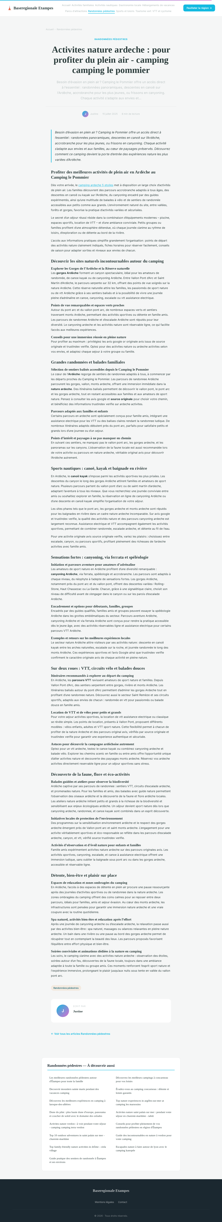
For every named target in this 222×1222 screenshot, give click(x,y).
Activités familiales (83, 5)
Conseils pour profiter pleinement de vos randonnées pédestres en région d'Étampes (139, 1125)
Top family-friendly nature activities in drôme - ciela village (77, 1148)
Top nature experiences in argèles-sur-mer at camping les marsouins (140, 1102)
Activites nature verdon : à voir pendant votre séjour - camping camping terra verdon (77, 1125)
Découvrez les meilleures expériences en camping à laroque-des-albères (77, 1102)
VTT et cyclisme (161, 11)
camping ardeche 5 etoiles (95, 185)
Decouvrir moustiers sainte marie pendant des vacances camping (74, 1091)
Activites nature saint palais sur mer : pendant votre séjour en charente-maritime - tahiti (143, 1114)
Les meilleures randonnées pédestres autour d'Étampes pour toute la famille (73, 1079)
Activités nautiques (106, 5)
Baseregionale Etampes (30, 8)
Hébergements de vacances (158, 5)
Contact (122, 1202)
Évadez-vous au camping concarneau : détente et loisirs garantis (142, 1091)
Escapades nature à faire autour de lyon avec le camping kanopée (141, 1148)
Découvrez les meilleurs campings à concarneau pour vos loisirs (142, 1079)
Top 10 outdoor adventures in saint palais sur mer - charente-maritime (77, 1137)
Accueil (66, 5)
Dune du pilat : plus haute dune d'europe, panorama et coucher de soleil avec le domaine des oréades (77, 1114)
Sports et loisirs (125, 11)
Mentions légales (104, 1202)
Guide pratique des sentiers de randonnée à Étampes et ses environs (77, 1160)
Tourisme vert (143, 11)
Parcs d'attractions (76, 11)
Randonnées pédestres (101, 11)
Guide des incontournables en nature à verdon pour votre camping (144, 1137)
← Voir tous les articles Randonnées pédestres (80, 1033)
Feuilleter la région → (199, 7)
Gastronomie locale (130, 5)
